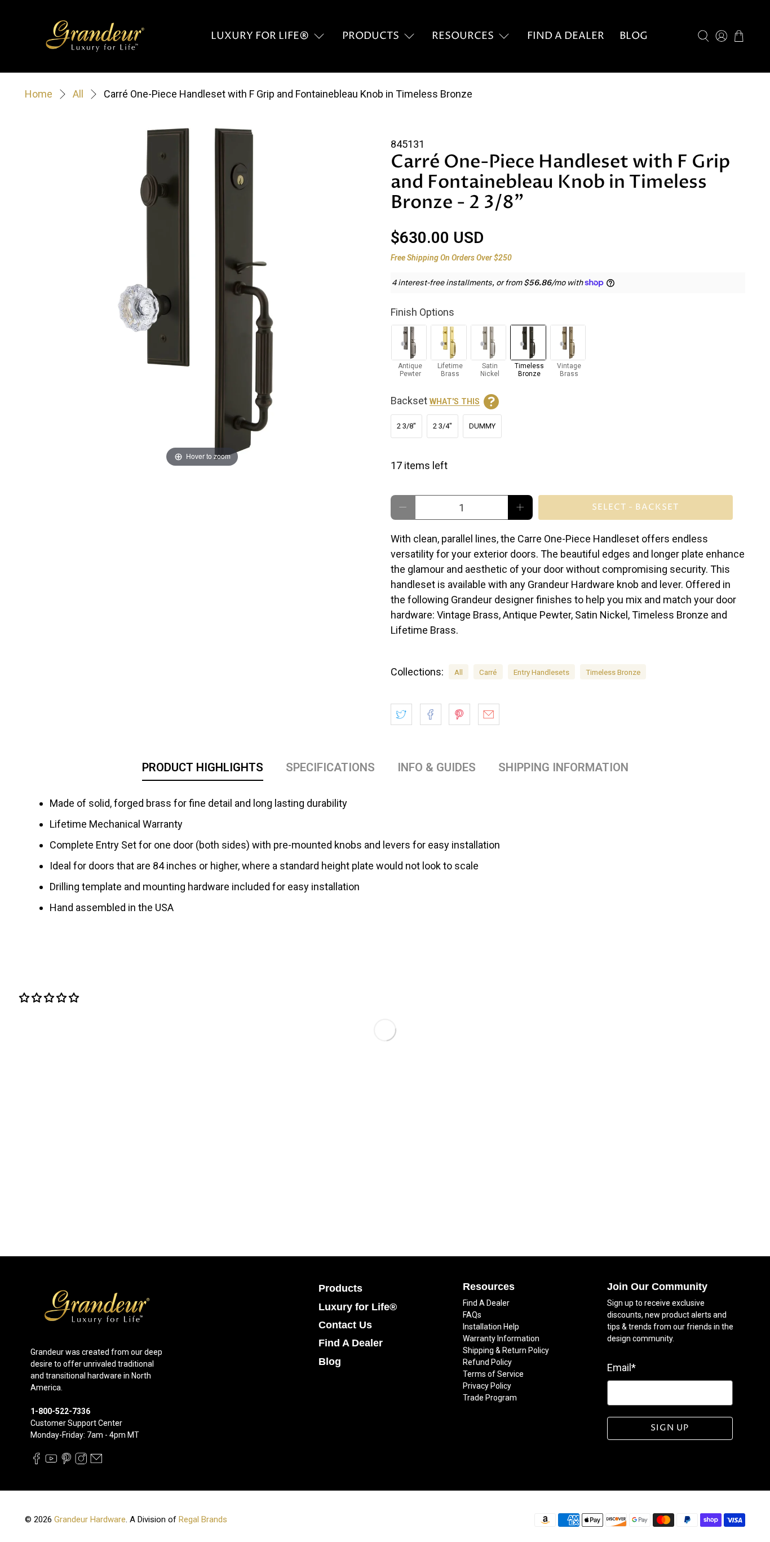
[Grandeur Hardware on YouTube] (51, 1461)
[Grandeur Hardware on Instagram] (81, 1461)
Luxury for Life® (260, 36)
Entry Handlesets (541, 672)
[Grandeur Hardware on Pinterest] (66, 1461)
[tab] (202, 769)
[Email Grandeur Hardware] (96, 1461)
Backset (435, 401)
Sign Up (669, 1428)
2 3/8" (406, 426)
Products (370, 36)
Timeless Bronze (613, 672)
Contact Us (345, 1325)
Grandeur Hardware (90, 1519)
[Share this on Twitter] (401, 714)
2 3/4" (442, 426)
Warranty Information (501, 1338)
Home (38, 94)
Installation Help (491, 1326)
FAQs (472, 1314)
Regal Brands (203, 1519)
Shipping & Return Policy (506, 1350)
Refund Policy (487, 1362)
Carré (488, 672)
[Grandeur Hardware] (95, 36)
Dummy (482, 426)
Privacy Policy (487, 1385)
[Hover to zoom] (202, 292)
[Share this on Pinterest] (459, 714)
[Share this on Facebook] (430, 714)
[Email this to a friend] (488, 714)
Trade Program (490, 1397)
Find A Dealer (565, 36)
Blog (633, 36)
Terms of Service (493, 1373)
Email (621, 1367)
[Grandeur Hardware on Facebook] (36, 1461)
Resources (463, 36)
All (78, 94)
